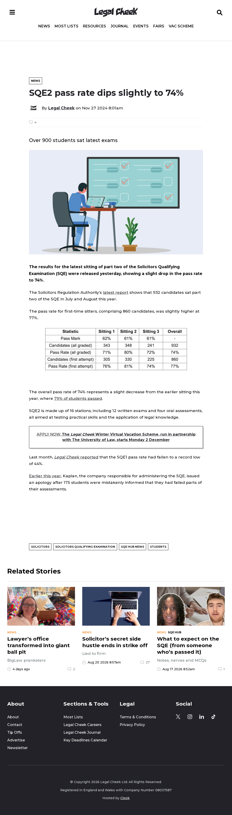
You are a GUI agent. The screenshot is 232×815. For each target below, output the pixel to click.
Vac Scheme (181, 26)
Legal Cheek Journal (82, 732)
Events (141, 26)
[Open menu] (12, 12)
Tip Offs (14, 732)
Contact (14, 725)
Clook (125, 798)
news (11, 632)
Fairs (158, 26)
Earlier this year (45, 475)
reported (76, 457)
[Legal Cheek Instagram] (190, 716)
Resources (94, 26)
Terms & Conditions (138, 717)
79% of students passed (78, 398)
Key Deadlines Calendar (85, 740)
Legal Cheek (61, 108)
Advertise (16, 740)
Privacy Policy (132, 725)
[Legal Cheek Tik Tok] (213, 716)
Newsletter (17, 748)
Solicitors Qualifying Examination (85, 546)
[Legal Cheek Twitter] (178, 716)
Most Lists (66, 26)
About (13, 717)
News (44, 26)
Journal (120, 26)
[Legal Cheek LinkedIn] (201, 716)
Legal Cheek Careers (82, 725)
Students (158, 546)
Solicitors (40, 546)
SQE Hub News (132, 546)
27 (148, 662)
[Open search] (220, 12)
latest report (115, 292)
